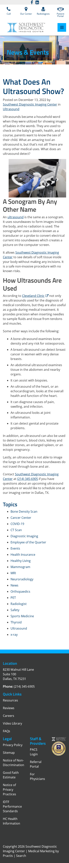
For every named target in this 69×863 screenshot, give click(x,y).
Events (15, 548)
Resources (10, 700)
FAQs (6, 731)
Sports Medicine (22, 616)
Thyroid (16, 622)
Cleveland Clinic (33, 296)
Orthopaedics (20, 591)
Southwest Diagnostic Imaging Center (30, 104)
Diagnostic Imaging (24, 536)
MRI (13, 573)
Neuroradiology (22, 579)
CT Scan (16, 530)
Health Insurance (23, 554)
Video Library (12, 723)
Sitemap (9, 753)
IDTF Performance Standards (12, 806)
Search (21, 856)
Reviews (8, 708)
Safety (15, 610)
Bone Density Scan (24, 511)
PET (13, 598)
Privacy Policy (12, 745)
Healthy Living (21, 561)
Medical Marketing (41, 851)
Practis (8, 856)
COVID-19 (17, 524)
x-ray (14, 634)
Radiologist (19, 604)
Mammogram (20, 567)
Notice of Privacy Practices (9, 789)
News (14, 585)
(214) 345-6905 (27, 479)
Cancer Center (21, 518)
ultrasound (15, 217)
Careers (8, 716)
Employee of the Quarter (28, 542)
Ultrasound (11, 109)
